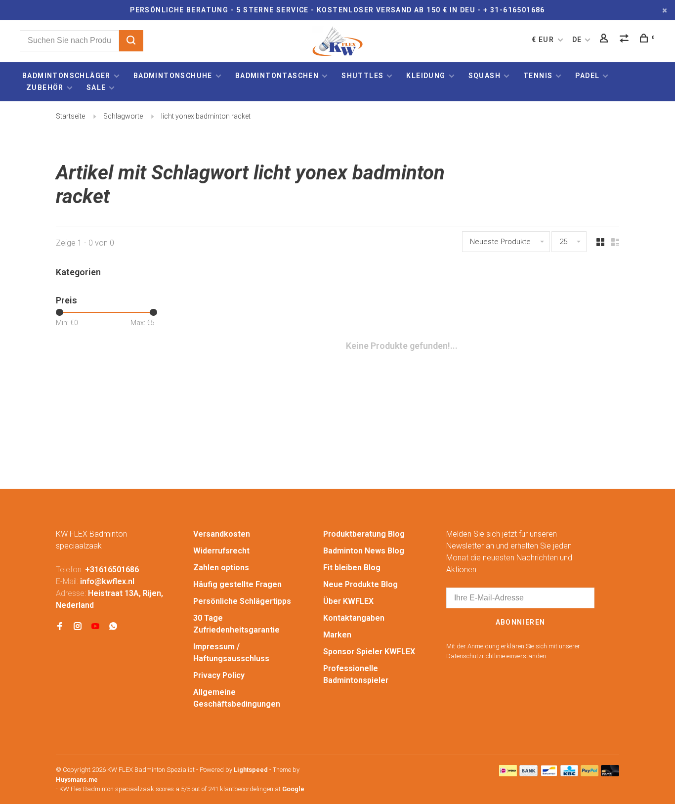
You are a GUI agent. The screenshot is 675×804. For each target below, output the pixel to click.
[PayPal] (590, 773)
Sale (96, 87)
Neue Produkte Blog (360, 584)
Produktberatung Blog (364, 534)
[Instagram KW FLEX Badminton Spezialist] (78, 627)
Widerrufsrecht (221, 550)
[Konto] (605, 39)
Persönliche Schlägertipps (242, 601)
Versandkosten (221, 534)
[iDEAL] (508, 773)
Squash (484, 76)
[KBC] (569, 773)
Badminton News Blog (363, 550)
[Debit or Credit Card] (610, 773)
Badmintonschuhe (172, 76)
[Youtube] (95, 627)
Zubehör (45, 87)
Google (293, 789)
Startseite (70, 116)
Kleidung (425, 76)
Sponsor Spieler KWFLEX (369, 651)
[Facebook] (60, 627)
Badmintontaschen (277, 76)
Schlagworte (123, 116)
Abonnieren (521, 622)
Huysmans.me (77, 779)
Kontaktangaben (353, 618)
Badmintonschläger (66, 76)
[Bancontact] (549, 773)
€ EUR (544, 39)
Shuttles (362, 76)
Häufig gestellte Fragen (237, 584)
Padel (587, 76)
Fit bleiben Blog (351, 567)
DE (577, 39)
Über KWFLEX (348, 601)
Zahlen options (221, 567)
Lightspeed (251, 769)
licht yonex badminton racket (206, 116)
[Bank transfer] (528, 773)
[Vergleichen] (626, 39)
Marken (337, 634)
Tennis (537, 76)
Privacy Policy (219, 675)
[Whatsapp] (113, 627)
